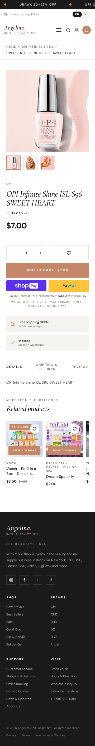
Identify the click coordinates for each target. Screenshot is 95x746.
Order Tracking (17, 684)
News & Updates (18, 699)
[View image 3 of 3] (47, 163)
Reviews (80, 367)
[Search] (68, 30)
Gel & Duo (13, 629)
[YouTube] (37, 580)
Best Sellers (14, 614)
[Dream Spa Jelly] (64, 439)
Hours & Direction (64, 676)
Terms (26, 735)
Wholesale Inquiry (64, 684)
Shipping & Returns (47, 367)
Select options (24, 450)
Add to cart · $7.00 (48, 270)
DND (54, 622)
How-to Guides (17, 691)
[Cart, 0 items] (86, 30)
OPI (9, 184)
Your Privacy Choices (50, 735)
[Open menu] (58, 30)
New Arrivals (15, 607)
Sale (9, 622)
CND (54, 614)
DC (53, 629)
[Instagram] (11, 580)
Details (14, 367)
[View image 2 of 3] (30, 163)
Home (11, 46)
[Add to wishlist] (69, 253)
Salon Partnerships (64, 691)
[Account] (76, 30)
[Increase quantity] (40, 253)
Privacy (11, 735)
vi (86, 14)
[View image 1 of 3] (13, 163)
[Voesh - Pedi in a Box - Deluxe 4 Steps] (24, 439)
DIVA (54, 637)
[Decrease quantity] (12, 253)
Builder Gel (14, 644)
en (77, 14)
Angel (55, 644)
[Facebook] (24, 580)
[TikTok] (50, 580)
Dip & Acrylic (16, 637)
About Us (13, 706)
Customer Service (19, 669)
